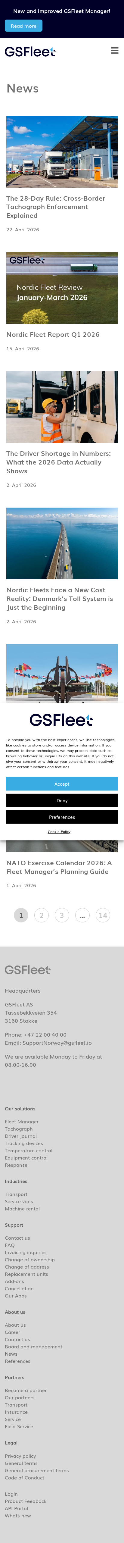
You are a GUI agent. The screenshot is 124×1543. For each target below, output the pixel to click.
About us (15, 1324)
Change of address (27, 1266)
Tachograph (19, 1128)
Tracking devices (24, 1143)
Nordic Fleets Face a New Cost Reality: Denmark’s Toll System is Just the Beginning (59, 598)
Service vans (19, 1201)
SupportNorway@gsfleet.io (57, 1042)
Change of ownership (30, 1259)
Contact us (17, 1237)
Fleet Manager (22, 1121)
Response (16, 1164)
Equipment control (26, 1157)
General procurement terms (37, 1470)
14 (104, 914)
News (11, 1353)
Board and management (33, 1346)
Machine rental (22, 1208)
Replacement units (26, 1273)
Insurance (16, 1411)
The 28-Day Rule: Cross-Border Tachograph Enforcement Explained (55, 206)
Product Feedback (26, 1500)
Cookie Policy (59, 831)
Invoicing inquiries (26, 1252)
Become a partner (26, 1390)
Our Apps (16, 1295)
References (17, 1360)
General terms (21, 1462)
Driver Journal (21, 1135)
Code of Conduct (24, 1477)
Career (12, 1331)
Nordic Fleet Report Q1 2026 (53, 334)
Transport (16, 1193)
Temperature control (28, 1150)
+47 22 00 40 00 (45, 1034)
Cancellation (19, 1288)
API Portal (16, 1508)
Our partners (20, 1397)
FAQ (10, 1244)
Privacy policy (20, 1455)
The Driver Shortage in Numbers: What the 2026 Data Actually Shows (58, 461)
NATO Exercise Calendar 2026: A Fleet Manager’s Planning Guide (59, 866)
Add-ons (14, 1281)
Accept (62, 783)
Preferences (62, 816)
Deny (62, 800)
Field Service (19, 1426)
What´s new (18, 1515)
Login (11, 1493)
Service (13, 1419)
